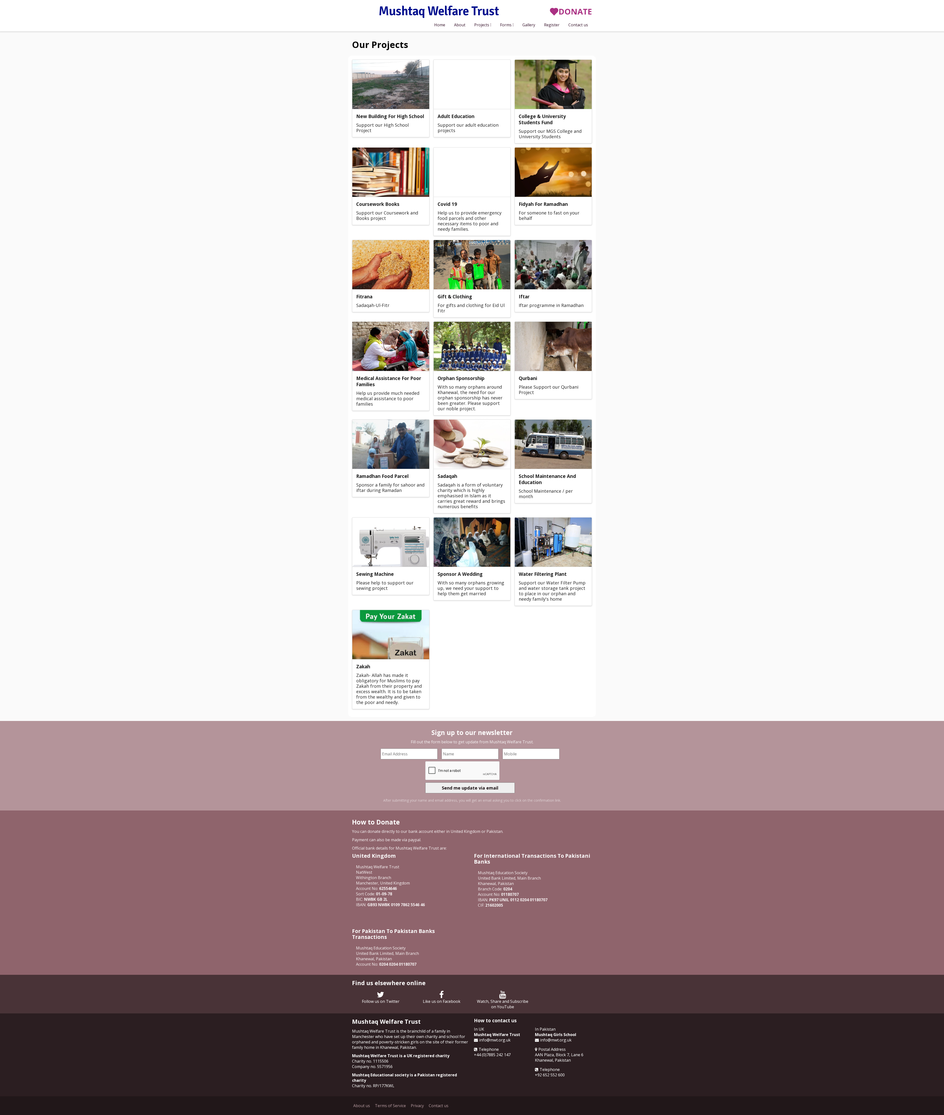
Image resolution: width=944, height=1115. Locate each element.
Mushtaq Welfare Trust (439, 11)
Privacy (417, 1105)
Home (439, 25)
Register (552, 25)
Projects (481, 25)
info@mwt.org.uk (495, 1040)
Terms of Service (390, 1105)
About (459, 25)
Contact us (578, 25)
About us (361, 1105)
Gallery (528, 25)
